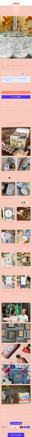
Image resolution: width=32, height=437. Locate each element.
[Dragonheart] (20, 203)
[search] (5, 9)
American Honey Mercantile (18, 430)
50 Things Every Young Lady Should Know (8, 291)
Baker (23, 197)
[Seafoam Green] (25, 203)
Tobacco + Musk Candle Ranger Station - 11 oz (24, 223)
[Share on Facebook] (6, 109)
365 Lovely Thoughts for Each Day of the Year (8, 198)
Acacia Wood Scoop (24, 172)
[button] (16, 92)
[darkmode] (29, 9)
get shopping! (16, 3)
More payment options (16, 100)
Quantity (4, 84)
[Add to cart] (28, 169)
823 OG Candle (23, 267)
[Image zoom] (16, 37)
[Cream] (7, 178)
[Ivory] (27, 203)
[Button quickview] (13, 166)
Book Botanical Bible (8, 222)
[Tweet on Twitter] (9, 109)
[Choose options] (13, 169)
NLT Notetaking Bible (8, 245)
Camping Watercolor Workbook (8, 268)
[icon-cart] (24, 9)
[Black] (9, 178)
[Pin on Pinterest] (13, 109)
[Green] (22, 203)
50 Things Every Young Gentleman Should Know (24, 291)
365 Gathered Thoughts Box (8, 172)
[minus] (3, 87)
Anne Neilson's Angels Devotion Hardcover (23, 245)
